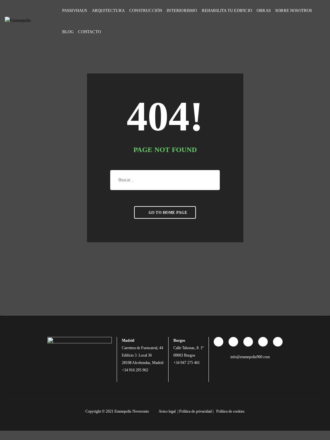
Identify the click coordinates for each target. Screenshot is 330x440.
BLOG (68, 31)
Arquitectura (108, 10)
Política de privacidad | (196, 411)
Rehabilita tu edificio (227, 10)
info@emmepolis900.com (249, 357)
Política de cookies (230, 411)
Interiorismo (182, 10)
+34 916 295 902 (135, 370)
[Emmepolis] (34, 21)
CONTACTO (89, 31)
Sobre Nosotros (293, 10)
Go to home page (167, 212)
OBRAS (264, 10)
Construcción (145, 10)
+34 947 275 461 (186, 362)
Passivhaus (74, 10)
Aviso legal (168, 411)
